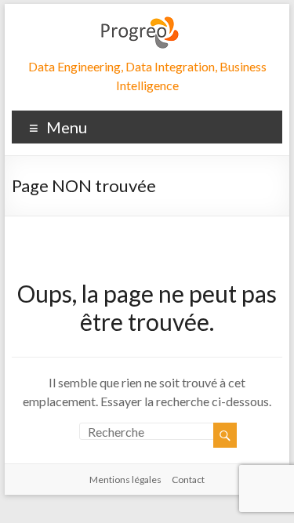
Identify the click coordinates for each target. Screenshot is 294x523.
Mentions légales (125, 479)
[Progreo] (140, 23)
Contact (188, 479)
